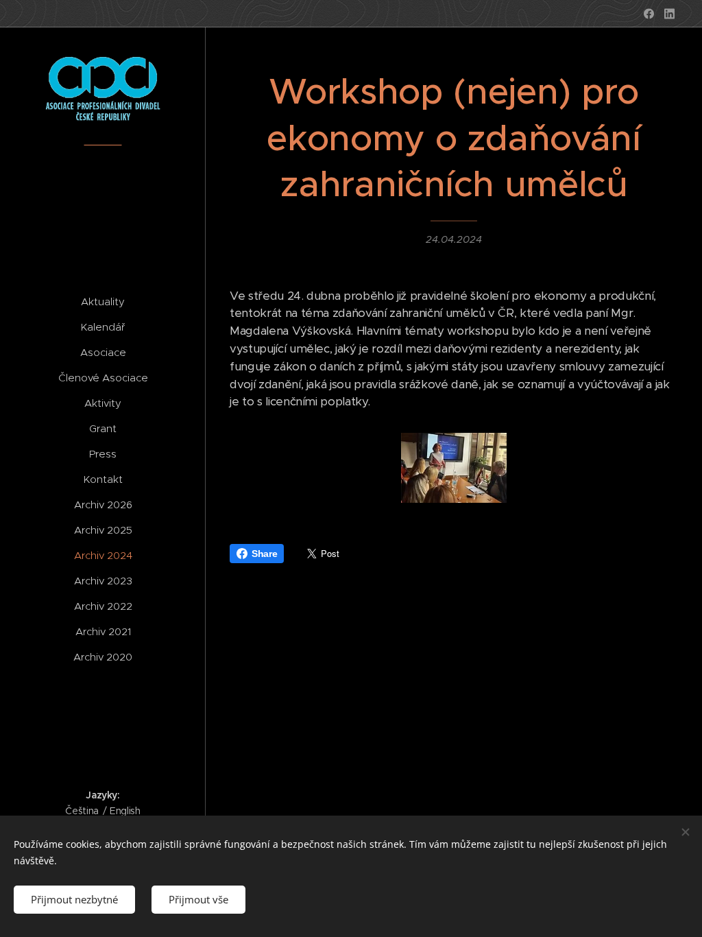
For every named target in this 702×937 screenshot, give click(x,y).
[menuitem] (103, 301)
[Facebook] (648, 13)
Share (264, 553)
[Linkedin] (669, 13)
